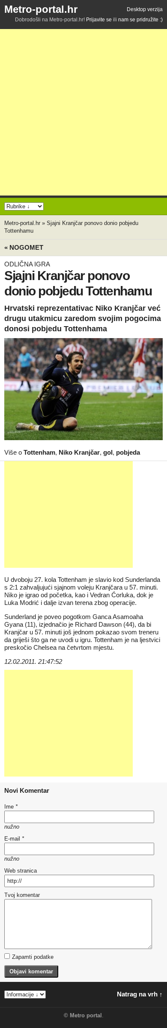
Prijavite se (99, 20)
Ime (11, 806)
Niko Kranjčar (79, 452)
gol (108, 452)
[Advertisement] (83, 112)
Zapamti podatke (33, 957)
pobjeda (128, 452)
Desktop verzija (145, 9)
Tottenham (39, 452)
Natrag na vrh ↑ (140, 994)
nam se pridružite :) (140, 20)
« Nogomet (23, 247)
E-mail (14, 838)
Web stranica (20, 870)
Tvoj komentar (22, 895)
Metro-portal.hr (41, 9)
